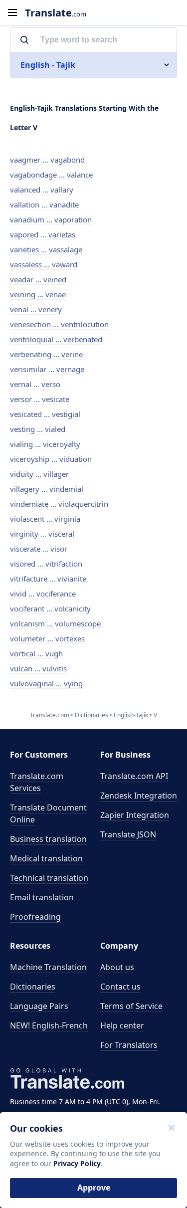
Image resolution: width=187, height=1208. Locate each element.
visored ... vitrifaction (46, 564)
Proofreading (35, 916)
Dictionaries (32, 986)
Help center (122, 1025)
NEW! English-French (49, 1025)
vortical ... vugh (36, 653)
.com (55, 12)
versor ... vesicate (39, 399)
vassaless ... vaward (43, 264)
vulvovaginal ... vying (46, 683)
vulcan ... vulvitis (38, 668)
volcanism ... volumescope (55, 623)
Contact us (120, 986)
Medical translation (46, 858)
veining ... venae (38, 294)
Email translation (42, 897)
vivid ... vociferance (43, 594)
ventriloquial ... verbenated (56, 339)
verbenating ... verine (46, 354)
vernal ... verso (35, 384)
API (134, 776)
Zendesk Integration (138, 795)
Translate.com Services (36, 782)
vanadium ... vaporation (51, 219)
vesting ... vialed (37, 429)
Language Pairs (39, 1006)
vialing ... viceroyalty (45, 444)
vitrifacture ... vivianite (48, 579)
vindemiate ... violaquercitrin (59, 504)
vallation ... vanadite (44, 204)
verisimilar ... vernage (47, 369)
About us (117, 967)
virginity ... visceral (42, 534)
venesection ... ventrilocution (59, 324)
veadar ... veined (38, 279)
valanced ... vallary (41, 190)
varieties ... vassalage (46, 249)
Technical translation (49, 877)
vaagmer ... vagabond (47, 160)
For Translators (129, 1044)
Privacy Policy (77, 1163)
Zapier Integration (134, 814)
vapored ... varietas (42, 234)
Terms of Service (131, 1006)
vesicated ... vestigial (45, 414)
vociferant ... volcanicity (50, 608)
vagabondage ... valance (51, 175)
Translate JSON (128, 834)
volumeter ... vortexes (47, 638)
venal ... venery (36, 309)
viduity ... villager (39, 474)
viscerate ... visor (38, 549)
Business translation (48, 838)
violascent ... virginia (45, 519)
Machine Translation (48, 967)
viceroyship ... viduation (51, 459)
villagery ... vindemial (46, 489)
